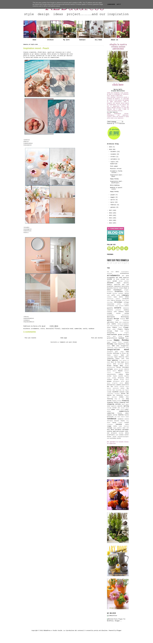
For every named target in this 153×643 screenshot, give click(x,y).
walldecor (118, 429)
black (121, 288)
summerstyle (124, 411)
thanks (123, 420)
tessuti (116, 420)
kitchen (109, 353)
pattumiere (116, 381)
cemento (118, 298)
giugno (112, 194)
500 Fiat (110, 271)
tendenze (91, 328)
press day (125, 388)
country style (123, 311)
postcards (116, 388)
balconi (126, 282)
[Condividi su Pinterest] (57, 326)
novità (120, 376)
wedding (109, 431)
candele (109, 297)
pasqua (109, 381)
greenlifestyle (112, 338)
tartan (115, 415)
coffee (119, 304)
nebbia (121, 374)
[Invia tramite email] (50, 326)
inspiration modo (123, 347)
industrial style (112, 347)
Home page (63, 338)
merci (127, 364)
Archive (50, 40)
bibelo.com (26, 141)
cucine (126, 313)
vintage (109, 428)
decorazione (125, 315)
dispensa (122, 318)
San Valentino (118, 395)
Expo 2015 (110, 325)
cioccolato (110, 304)
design (116, 318)
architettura (124, 273)
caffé (113, 295)
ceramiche (125, 298)
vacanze (119, 424)
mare (122, 362)
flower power (111, 329)
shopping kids (124, 402)
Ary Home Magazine (112, 112)
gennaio (113, 207)
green (127, 336)
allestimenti (125, 271)
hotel (108, 345)
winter (126, 435)
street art (116, 408)
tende (127, 416)
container (118, 309)
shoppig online (116, 400)
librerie (121, 357)
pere (127, 381)
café (108, 295)
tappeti (109, 415)
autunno (110, 283)
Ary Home (98, 40)
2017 (111, 210)
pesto (121, 383)
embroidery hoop (112, 322)
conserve (110, 310)
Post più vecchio (97, 338)
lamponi (116, 355)
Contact (82, 40)
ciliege (126, 302)
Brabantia (110, 291)
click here (117, 84)
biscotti (110, 288)
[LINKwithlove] (112, 615)
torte (114, 422)
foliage (109, 331)
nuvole (126, 376)
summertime (77, 328)
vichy (115, 426)
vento (127, 424)
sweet (127, 413)
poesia (109, 388)
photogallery (111, 384)
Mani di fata (115, 362)
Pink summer (114, 166)
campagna (125, 295)
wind (117, 434)
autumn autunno (124, 281)
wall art (126, 428)
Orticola (121, 378)
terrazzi (110, 420)
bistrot (116, 288)
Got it (119, 4)
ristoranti (110, 393)
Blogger (119, 630)
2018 (111, 149)
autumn (115, 281)
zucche (119, 438)
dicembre (113, 151)
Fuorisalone (112, 334)
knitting (116, 353)
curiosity (110, 315)
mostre (126, 369)
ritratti (117, 393)
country (126, 310)
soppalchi (114, 406)
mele (114, 364)
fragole (126, 332)
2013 (111, 220)
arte (127, 275)
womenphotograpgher (123, 436)
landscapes (110, 356)
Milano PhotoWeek (123, 367)
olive (108, 377)
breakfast (119, 291)
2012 (111, 223)
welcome (121, 433)
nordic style (112, 376)
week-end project (118, 431)
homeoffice (121, 344)
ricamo (109, 392)
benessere (117, 286)
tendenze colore (123, 419)
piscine (122, 386)
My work (66, 40)
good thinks (117, 336)
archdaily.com (27, 320)
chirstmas (110, 302)
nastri (114, 370)
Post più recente (30, 338)
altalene (109, 273)
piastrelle (125, 384)
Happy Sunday (111, 342)
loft (122, 358)
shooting (110, 398)
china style (125, 300)
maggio (112, 197)
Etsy (108, 324)
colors (42, 328)
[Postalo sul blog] (52, 326)
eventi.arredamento (123, 324)
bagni (118, 282)
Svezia (120, 413)
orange (114, 377)
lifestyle (110, 358)
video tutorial (124, 426)
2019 (111, 147)
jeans (122, 351)
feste (109, 327)
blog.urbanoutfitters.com (29, 321)
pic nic (110, 386)
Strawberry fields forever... (116, 171)
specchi (119, 406)
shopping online (114, 404)
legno (116, 357)
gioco (108, 336)
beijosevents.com (27, 230)
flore (120, 327)
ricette (115, 392)
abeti (117, 271)
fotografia (110, 332)
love (127, 358)
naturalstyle (111, 374)
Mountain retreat (115, 168)
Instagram (110, 351)
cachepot (120, 293)
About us (114, 40)
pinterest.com (27, 139)
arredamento (35, 328)
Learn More (111, 4)
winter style (111, 436)
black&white (117, 290)
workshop (113, 438)
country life (112, 311)
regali (127, 390)
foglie (126, 329)
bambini (109, 284)
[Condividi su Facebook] (55, 326)
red (123, 390)
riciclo (121, 392)
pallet (116, 379)
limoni (117, 358)
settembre (114, 159)
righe (127, 392)
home (115, 344)
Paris (127, 379)
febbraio (113, 204)
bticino (115, 293)
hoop (127, 344)
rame (113, 390)
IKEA (113, 345)
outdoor (109, 379)
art (123, 275)
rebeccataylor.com (28, 145)
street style (125, 407)
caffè (118, 295)
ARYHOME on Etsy (113, 279)
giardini (126, 334)
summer (113, 409)
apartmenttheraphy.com (29, 318)
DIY (127, 318)
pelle (122, 381)
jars (116, 351)
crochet (109, 313)
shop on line (119, 398)
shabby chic (124, 397)
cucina (118, 313)
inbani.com (26, 316)
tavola (85, 328)
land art (125, 355)
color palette (119, 305)
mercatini (120, 363)
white (127, 433)
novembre (113, 154)
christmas (118, 302)
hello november (123, 342)
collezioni (110, 305)
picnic (116, 386)
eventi (114, 324)
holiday (110, 344)
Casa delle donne (121, 297)
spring (126, 406)
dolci (109, 320)
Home (34, 40)
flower (126, 327)
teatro (123, 416)
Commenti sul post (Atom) (68, 342)
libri (127, 357)
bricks (127, 291)
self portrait (112, 397)
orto (127, 378)
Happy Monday (114, 179)
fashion (126, 325)
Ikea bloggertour (122, 345)
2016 (111, 213)
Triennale (110, 424)
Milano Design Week (115, 365)
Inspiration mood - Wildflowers (116, 182)
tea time (117, 416)
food (116, 331)
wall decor (110, 429)
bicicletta (125, 286)
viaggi (109, 426)
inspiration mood (67, 328)
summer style (120, 409)
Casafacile (110, 298)
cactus (126, 293)
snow (108, 406)
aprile (112, 199)
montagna (110, 369)
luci (120, 360)
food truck (124, 331)
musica (109, 370)
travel (120, 422)
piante (119, 384)
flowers (120, 329)
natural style (122, 372)
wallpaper (125, 429)
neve (127, 374)
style (108, 409)
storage (109, 407)
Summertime (113, 163)
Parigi (122, 379)
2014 (111, 218)
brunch (109, 293)
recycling (118, 390)
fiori (114, 327)
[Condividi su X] (54, 326)
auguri (109, 281)
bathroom (117, 284)
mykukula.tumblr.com (28, 143)
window (121, 435)
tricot (126, 422)
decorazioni (111, 317)
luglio (112, 161)
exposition (116, 325)
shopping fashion (113, 402)
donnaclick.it (26, 227)
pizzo (127, 386)
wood (108, 438)
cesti (108, 300)
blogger (126, 289)
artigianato (111, 277)
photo (127, 383)
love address (112, 360)
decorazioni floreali (53, 328)
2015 (111, 215)
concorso (126, 308)
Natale (120, 370)
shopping (125, 400)
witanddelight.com (28, 229)
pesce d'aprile (112, 383)
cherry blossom (116, 300)
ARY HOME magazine (122, 277)
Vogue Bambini (117, 427)
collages (126, 304)
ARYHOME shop (125, 279)
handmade (121, 338)
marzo (112, 202)
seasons (126, 395)
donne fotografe (122, 320)
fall (121, 325)
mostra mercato (118, 369)
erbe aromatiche (124, 322)
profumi (109, 390)
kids (127, 351)
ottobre (113, 156)
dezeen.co (26, 232)
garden (120, 334)
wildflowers (111, 435)
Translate (121, 123)
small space (125, 404)
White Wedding (114, 185)
